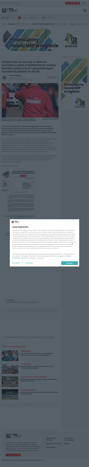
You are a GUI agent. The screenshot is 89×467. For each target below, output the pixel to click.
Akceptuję (69, 263)
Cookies (23, 258)
